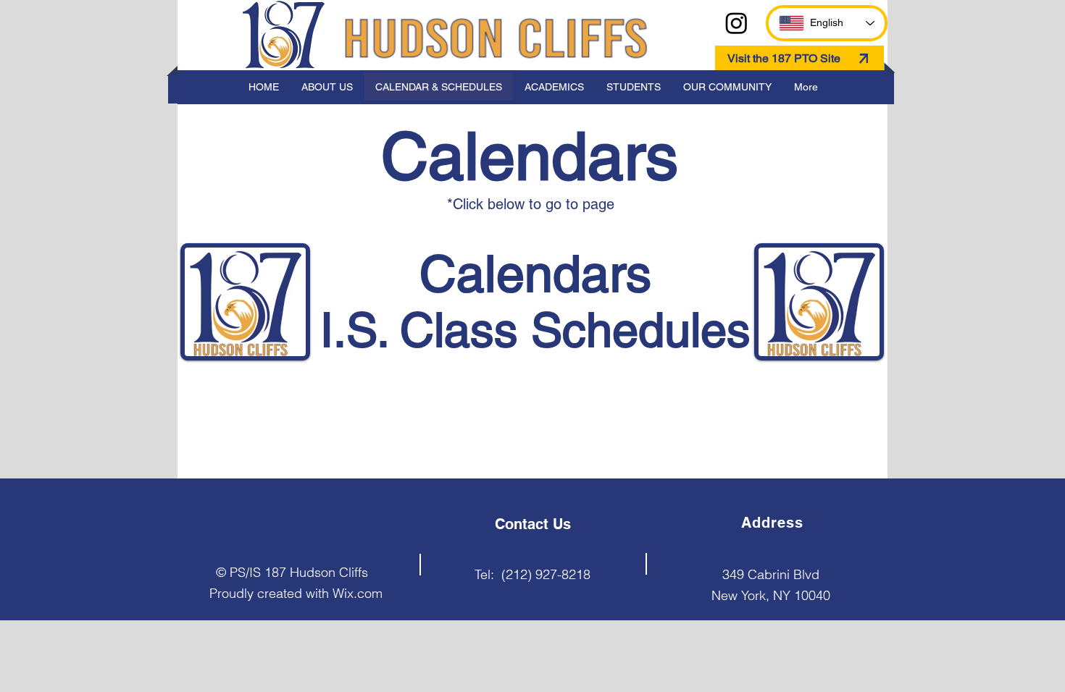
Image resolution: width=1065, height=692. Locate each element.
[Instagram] (736, 23)
